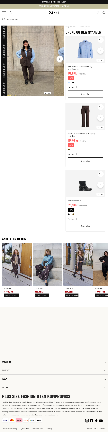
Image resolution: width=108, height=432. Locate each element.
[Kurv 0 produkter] (104, 12)
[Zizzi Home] (54, 12)
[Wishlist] (101, 40)
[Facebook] (91, 420)
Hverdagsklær (85, 27)
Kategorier (6, 362)
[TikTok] (96, 420)
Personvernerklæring (9, 429)
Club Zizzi (6, 370)
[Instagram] (87, 420)
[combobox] (54, 19)
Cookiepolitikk (37, 429)
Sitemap (49, 429)
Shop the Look (71, 27)
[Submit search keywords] (3, 19)
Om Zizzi (5, 387)
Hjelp (4, 379)
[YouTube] (101, 420)
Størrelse (85, 94)
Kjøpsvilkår (25, 429)
